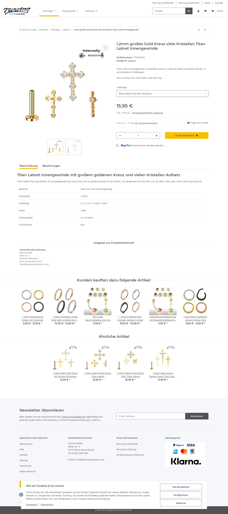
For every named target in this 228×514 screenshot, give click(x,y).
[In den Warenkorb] (22, 40)
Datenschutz (46, 504)
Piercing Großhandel (163, 2)
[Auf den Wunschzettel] (105, 47)
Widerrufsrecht (27, 471)
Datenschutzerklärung (73, 416)
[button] (198, 11)
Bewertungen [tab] (51, 165)
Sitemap (24, 460)
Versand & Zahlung (126, 449)
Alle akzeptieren (181, 487)
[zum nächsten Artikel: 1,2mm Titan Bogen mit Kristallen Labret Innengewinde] (205, 29)
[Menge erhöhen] (156, 135)
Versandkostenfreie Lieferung (147, 112)
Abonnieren (197, 416)
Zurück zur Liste (29, 29)
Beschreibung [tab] (29, 165)
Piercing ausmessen (189, 2)
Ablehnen (181, 503)
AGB (22, 449)
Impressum (31, 504)
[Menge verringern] (120, 135)
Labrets (132, 60)
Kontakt (219, 2)
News (207, 2)
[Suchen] (188, 11)
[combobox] (162, 93)
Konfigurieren (181, 495)
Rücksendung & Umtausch (130, 454)
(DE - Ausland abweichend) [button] (146, 123)
